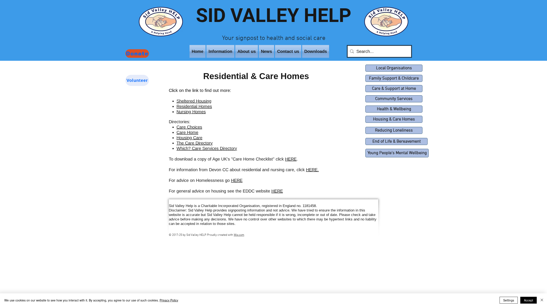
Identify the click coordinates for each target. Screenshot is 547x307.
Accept (528, 300)
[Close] (541, 300)
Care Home (187, 132)
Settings (508, 300)
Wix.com (239, 235)
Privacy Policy (169, 300)
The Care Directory (194, 143)
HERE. (312, 169)
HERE (291, 159)
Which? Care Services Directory (206, 148)
